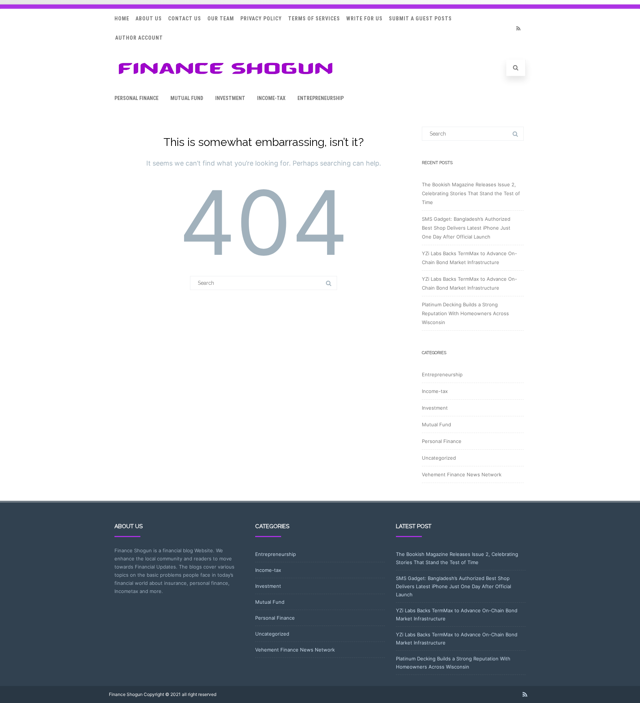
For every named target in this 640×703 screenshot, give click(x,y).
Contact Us (184, 18)
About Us (149, 18)
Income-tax (271, 98)
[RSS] (518, 28)
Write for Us (364, 18)
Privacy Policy (261, 18)
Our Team (220, 18)
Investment (230, 98)
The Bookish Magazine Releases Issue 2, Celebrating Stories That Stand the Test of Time (471, 193)
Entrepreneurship (320, 98)
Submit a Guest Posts (420, 18)
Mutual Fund (186, 98)
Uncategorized (439, 458)
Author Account (139, 38)
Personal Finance (136, 98)
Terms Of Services (314, 18)
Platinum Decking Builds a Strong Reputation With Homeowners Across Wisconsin (465, 313)
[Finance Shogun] (225, 76)
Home (121, 18)
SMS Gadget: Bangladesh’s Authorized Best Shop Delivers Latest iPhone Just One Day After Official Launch (466, 228)
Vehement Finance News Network (461, 474)
